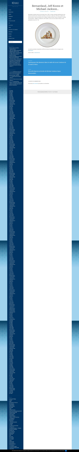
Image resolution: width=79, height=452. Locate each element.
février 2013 (11, 287)
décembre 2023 (12, 129)
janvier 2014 (11, 274)
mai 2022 (11, 152)
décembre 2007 (12, 330)
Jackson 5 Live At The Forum (14, 417)
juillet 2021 (11, 164)
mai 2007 (11, 338)
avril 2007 (11, 339)
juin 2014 (10, 268)
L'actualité (11, 423)
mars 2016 (11, 242)
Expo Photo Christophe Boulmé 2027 (15, 411)
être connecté (35, 83)
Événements (11, 16)
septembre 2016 (12, 235)
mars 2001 (11, 384)
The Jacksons (11, 445)
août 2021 (11, 163)
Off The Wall (11, 437)
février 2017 (11, 229)
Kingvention (11, 420)
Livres (10, 27)
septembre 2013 (12, 279)
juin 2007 (10, 337)
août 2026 (11, 90)
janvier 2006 (11, 358)
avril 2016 (11, 241)
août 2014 (11, 265)
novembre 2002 (12, 370)
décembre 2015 (12, 246)
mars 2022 (11, 155)
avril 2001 (11, 383)
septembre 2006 (12, 348)
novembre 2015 (12, 247)
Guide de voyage (12, 413)
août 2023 (11, 134)
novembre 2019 (12, 189)
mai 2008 (11, 324)
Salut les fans (11, 441)
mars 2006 (11, 355)
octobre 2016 (11, 234)
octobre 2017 (11, 219)
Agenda (10, 14)
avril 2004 (11, 365)
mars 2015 (11, 257)
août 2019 (11, 192)
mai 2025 (11, 108)
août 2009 (11, 320)
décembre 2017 (12, 217)
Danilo (10, 408)
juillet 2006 (11, 350)
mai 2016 (11, 240)
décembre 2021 (12, 158)
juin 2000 (10, 393)
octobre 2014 (11, 263)
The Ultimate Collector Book (14, 447)
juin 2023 (10, 136)
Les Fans (10, 36)
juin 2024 (10, 122)
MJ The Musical (12, 431)
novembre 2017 (12, 218)
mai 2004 (11, 364)
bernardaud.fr (30, 50)
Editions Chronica (12, 409)
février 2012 (11, 302)
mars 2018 (11, 213)
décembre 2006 (12, 344)
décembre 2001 (12, 378)
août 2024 (11, 119)
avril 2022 (11, 153)
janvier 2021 (11, 172)
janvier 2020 (11, 186)
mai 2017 (11, 225)
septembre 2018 (12, 206)
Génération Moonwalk (13, 412)
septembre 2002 (12, 372)
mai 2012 (11, 298)
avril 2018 (11, 212)
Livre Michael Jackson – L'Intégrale (15, 428)
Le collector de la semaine (13, 425)
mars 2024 (11, 125)
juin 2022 (10, 151)
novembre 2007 (12, 331)
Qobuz (10, 440)
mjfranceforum (37, 52)
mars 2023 (11, 140)
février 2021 (11, 170)
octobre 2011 (11, 307)
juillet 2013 (11, 281)
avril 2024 (11, 124)
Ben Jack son (11, 403)
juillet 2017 (11, 223)
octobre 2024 (11, 117)
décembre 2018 (12, 202)
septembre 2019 (12, 191)
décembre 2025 (12, 100)
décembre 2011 (12, 304)
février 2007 (11, 342)
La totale (10, 424)
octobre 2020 (11, 175)
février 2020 (11, 185)
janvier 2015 (11, 259)
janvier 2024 (11, 128)
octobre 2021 (11, 161)
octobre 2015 (11, 248)
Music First (11, 434)
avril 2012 (11, 299)
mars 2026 (11, 96)
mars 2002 (11, 377)
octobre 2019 (11, 190)
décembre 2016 (12, 231)
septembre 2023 (12, 133)
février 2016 (11, 243)
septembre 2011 (12, 308)
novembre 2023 (12, 130)
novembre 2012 (12, 291)
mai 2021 (11, 167)
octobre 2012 (11, 292)
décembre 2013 (12, 275)
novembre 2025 (12, 101)
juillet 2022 (11, 150)
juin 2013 (10, 282)
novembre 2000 (12, 389)
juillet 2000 (11, 392)
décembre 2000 (12, 388)
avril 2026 (11, 95)
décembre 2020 (12, 173)
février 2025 (11, 112)
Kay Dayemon (11, 419)
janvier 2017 (11, 230)
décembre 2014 (12, 260)
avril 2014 (11, 270)
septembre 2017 (12, 220)
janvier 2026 (11, 99)
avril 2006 (11, 354)
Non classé (11, 436)
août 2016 (11, 236)
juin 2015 (10, 253)
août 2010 (11, 313)
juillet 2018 (11, 208)
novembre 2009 (12, 319)
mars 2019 (11, 198)
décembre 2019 (12, 187)
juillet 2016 (11, 237)
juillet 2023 (11, 135)
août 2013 (11, 280)
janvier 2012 (11, 303)
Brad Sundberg (12, 406)
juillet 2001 (11, 381)
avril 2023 (11, 139)
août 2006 (11, 349)
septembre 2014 (12, 264)
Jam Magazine (12, 418)
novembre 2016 (12, 232)
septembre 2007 (12, 333)
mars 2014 (11, 271)
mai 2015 (11, 254)
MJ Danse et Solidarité (13, 429)
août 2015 (11, 251)
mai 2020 (11, 181)
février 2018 (11, 214)
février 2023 (11, 141)
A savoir (10, 400)
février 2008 (11, 327)
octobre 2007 (11, 332)
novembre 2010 (12, 310)
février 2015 (11, 258)
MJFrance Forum (11, 38)
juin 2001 (10, 382)
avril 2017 (11, 226)
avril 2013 (11, 285)
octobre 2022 (11, 146)
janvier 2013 (11, 288)
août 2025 (11, 105)
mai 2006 (11, 353)
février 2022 (11, 156)
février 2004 (11, 367)
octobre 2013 (11, 277)
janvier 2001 (11, 387)
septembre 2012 (12, 293)
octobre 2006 (11, 347)
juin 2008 (10, 322)
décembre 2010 (12, 309)
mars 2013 (11, 286)
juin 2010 (10, 314)
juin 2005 (10, 359)
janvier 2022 (11, 157)
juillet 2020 (11, 179)
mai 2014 (11, 269)
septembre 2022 (12, 147)
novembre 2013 (12, 276)
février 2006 (11, 356)
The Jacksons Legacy (13, 446)
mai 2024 (11, 123)
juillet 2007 (11, 336)
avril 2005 (11, 361)
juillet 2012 (11, 296)
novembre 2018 (12, 203)
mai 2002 (11, 376)
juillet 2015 (11, 252)
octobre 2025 (11, 102)
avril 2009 (11, 321)
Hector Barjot (11, 414)
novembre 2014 (12, 262)
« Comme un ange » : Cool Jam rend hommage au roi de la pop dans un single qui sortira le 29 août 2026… (15, 60)
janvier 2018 (11, 215)
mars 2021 (11, 169)
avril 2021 (11, 168)
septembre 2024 (12, 118)
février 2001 (11, 386)
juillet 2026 (11, 91)
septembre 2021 (12, 162)
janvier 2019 (11, 201)
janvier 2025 (11, 113)
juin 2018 (10, 209)
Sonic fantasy (11, 442)
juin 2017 (10, 224)
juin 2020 (10, 180)
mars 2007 (11, 341)
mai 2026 (11, 94)
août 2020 (11, 178)
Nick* (10, 435)
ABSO (10, 401)
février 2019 (11, 200)
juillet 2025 (11, 106)
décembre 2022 (12, 144)
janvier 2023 (11, 142)
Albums (10, 18)
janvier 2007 (11, 343)
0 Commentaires (52, 11)
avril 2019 (11, 197)
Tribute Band (11, 448)
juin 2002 (10, 375)
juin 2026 (10, 93)
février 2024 (11, 127)
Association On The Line (13, 402)
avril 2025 (11, 110)
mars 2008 (11, 326)
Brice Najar (11, 407)
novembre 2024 (12, 116)
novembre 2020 (12, 174)
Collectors (11, 25)
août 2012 (11, 294)
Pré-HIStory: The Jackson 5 (13, 29)
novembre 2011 (12, 305)
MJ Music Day (11, 430)
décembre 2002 (12, 369)
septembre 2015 (12, 249)
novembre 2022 (12, 145)
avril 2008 (11, 325)
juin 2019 (10, 195)
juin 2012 (10, 297)
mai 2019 (11, 196)
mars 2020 (11, 184)
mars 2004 (11, 366)
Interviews (10, 31)
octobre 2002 (11, 371)
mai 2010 (11, 315)
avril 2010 (11, 316)
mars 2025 (11, 111)
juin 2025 (10, 107)
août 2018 (11, 207)
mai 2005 (11, 360)
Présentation (11, 12)
